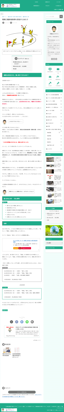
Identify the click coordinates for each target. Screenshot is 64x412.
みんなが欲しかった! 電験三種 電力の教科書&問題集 (25, 241)
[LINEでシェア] (27, 321)
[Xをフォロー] (52, 59)
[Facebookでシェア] (16, 321)
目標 (15, 69)
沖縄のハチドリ (54, 34)
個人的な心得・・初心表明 (20, 66)
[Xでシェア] (11, 321)
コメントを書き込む (22, 392)
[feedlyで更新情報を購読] (54, 59)
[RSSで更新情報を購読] (56, 59)
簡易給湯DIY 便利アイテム (41, 406)
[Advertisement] (22, 373)
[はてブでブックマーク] (21, 321)
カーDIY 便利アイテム (30, 406)
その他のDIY (54, 406)
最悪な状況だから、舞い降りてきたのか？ (21, 63)
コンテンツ (21, 58)
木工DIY (48, 406)
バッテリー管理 (21, 406)
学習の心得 (5, 310)
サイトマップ (60, 408)
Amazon (15, 248)
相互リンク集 (60, 406)
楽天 (20, 248)
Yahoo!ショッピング (26, 248)
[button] (32, 321)
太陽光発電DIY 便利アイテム (11, 406)
